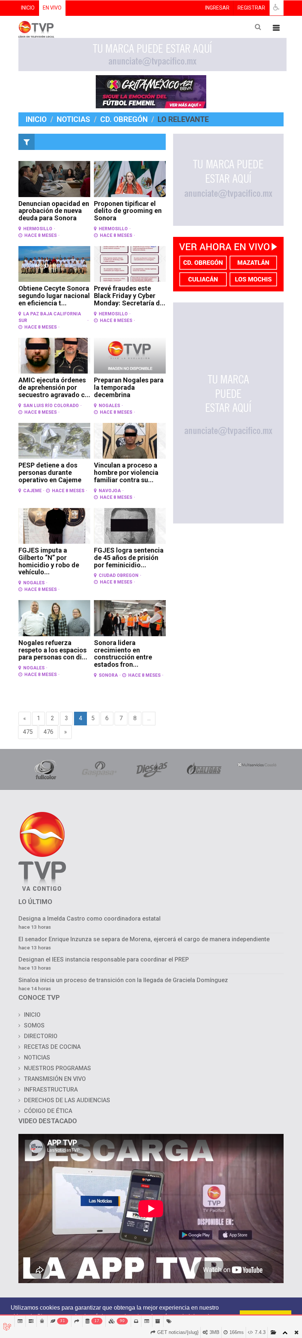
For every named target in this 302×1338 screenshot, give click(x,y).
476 (48, 731)
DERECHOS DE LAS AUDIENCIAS (67, 1100)
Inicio (36, 119)
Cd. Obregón (124, 119)
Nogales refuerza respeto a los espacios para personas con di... (52, 650)
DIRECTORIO (40, 1036)
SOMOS (34, 1025)
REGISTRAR (251, 8)
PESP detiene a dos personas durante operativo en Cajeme (49, 472)
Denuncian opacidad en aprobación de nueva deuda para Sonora (53, 211)
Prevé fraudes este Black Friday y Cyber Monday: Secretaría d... (129, 295)
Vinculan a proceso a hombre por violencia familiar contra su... (126, 472)
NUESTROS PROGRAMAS (57, 1068)
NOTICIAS (37, 1057)
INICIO (28, 8)
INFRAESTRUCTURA (51, 1089)
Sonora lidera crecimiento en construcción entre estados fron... (123, 653)
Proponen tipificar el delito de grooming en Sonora (128, 211)
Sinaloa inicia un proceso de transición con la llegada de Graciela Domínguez (123, 980)
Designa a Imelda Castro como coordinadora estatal (89, 918)
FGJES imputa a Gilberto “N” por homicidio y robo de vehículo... (48, 561)
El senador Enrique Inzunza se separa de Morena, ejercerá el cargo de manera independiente (144, 939)
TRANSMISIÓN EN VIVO (55, 1078)
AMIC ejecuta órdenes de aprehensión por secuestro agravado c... (54, 387)
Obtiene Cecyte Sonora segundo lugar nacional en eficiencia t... (54, 295)
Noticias (73, 119)
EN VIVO (52, 8)
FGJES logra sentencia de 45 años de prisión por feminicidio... (129, 557)
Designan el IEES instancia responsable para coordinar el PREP (103, 959)
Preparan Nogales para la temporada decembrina (129, 387)
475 (28, 731)
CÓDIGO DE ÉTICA (48, 1110)
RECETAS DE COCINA (52, 1046)
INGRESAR (217, 8)
